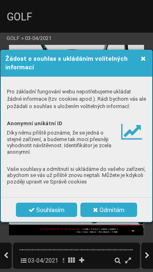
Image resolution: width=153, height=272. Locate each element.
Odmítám (111, 210)
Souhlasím (49, 210)
